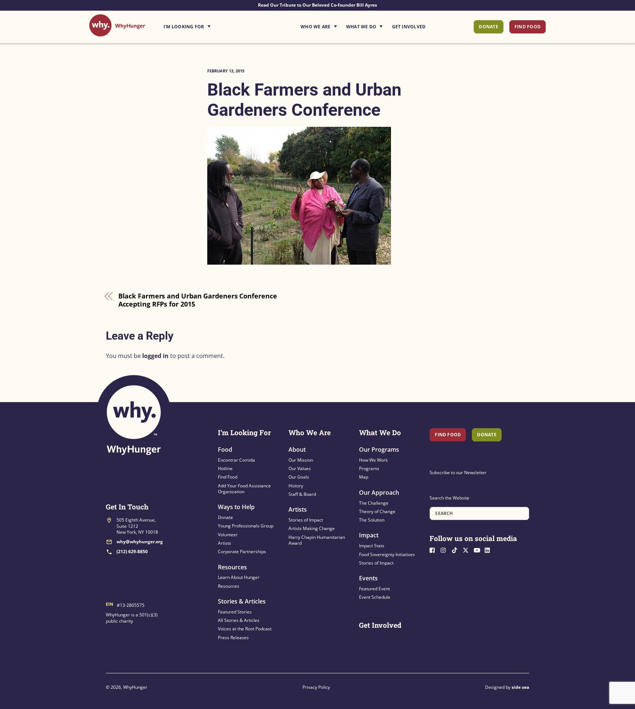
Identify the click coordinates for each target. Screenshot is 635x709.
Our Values (299, 468)
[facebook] (434, 549)
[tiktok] (456, 549)
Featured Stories (235, 612)
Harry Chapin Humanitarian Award (316, 540)
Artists (224, 543)
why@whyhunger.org (139, 541)
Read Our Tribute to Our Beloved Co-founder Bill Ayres (317, 5)
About (297, 449)
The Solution (371, 520)
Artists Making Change (311, 528)
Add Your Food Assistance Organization (244, 489)
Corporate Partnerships (242, 551)
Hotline (225, 468)
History (295, 486)
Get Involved (409, 27)
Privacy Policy (316, 687)
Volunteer (228, 534)
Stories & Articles (242, 601)
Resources (232, 567)
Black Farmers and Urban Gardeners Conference (304, 99)
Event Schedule (374, 597)
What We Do (361, 27)
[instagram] (445, 549)
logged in (155, 356)
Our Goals (298, 477)
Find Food (527, 27)
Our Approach (379, 492)
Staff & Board (302, 494)
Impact (369, 535)
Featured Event (374, 589)
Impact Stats (371, 546)
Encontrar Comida (236, 460)
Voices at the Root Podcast (245, 629)
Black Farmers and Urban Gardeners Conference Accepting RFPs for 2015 (197, 300)
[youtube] (478, 549)
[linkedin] (489, 549)
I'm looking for (208, 24)
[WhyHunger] (117, 32)
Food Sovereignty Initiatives (387, 554)
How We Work (373, 460)
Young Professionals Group (245, 526)
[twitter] (467, 549)
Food (225, 449)
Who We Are (315, 27)
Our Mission (300, 460)
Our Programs (379, 449)
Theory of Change (377, 511)
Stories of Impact (305, 520)
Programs (369, 468)
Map (363, 477)
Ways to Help (236, 507)
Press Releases (233, 637)
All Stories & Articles (238, 620)
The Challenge (373, 503)
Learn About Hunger (238, 577)
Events (368, 578)
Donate (488, 27)
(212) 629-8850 (132, 551)
